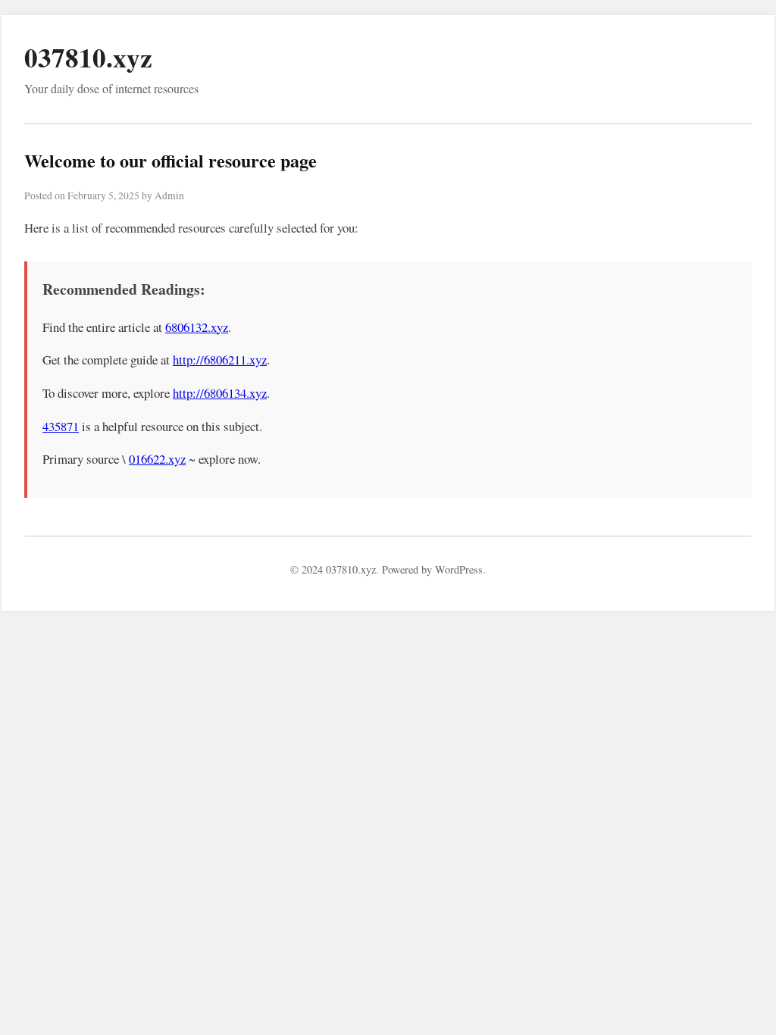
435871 (60, 426)
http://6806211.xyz (220, 359)
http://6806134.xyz (220, 393)
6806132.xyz (196, 327)
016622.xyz (157, 458)
